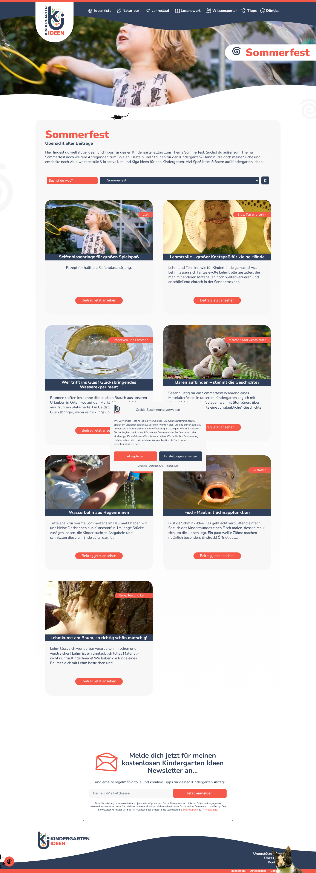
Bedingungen (190, 809)
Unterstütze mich (267, 854)
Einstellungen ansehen (180, 456)
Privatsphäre (210, 809)
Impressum (172, 466)
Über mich (272, 858)
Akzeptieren (135, 456)
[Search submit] (265, 180)
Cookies (142, 466)
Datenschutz (156, 466)
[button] (9, 861)
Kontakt (274, 862)
